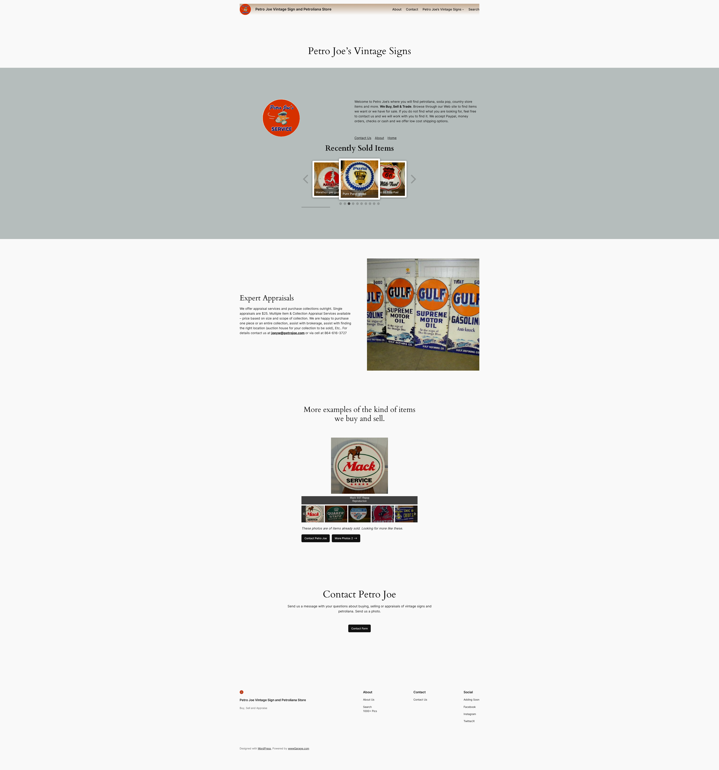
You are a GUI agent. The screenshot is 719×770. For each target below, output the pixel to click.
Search (473, 9)
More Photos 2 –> (346, 538)
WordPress (264, 748)
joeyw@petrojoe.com (288, 333)
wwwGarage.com (298, 748)
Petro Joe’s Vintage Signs (442, 9)
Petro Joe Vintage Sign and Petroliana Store (293, 9)
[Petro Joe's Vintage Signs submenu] (463, 9)
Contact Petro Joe (315, 538)
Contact (412, 9)
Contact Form (359, 628)
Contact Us (362, 138)
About (396, 9)
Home (392, 138)
